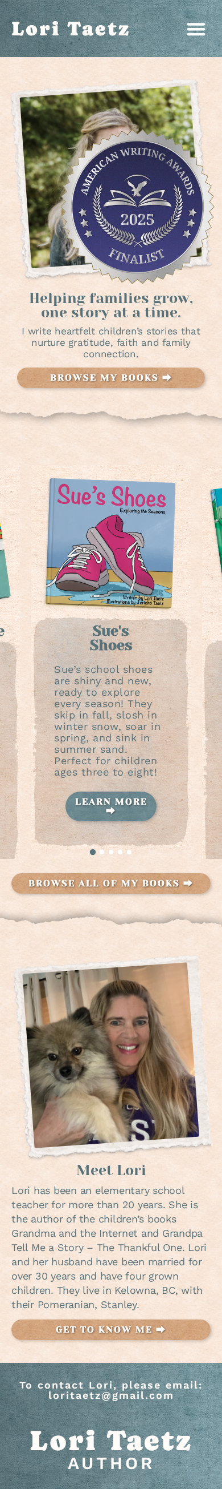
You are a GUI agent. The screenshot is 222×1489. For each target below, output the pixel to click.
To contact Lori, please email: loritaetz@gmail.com (111, 1390)
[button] (196, 29)
